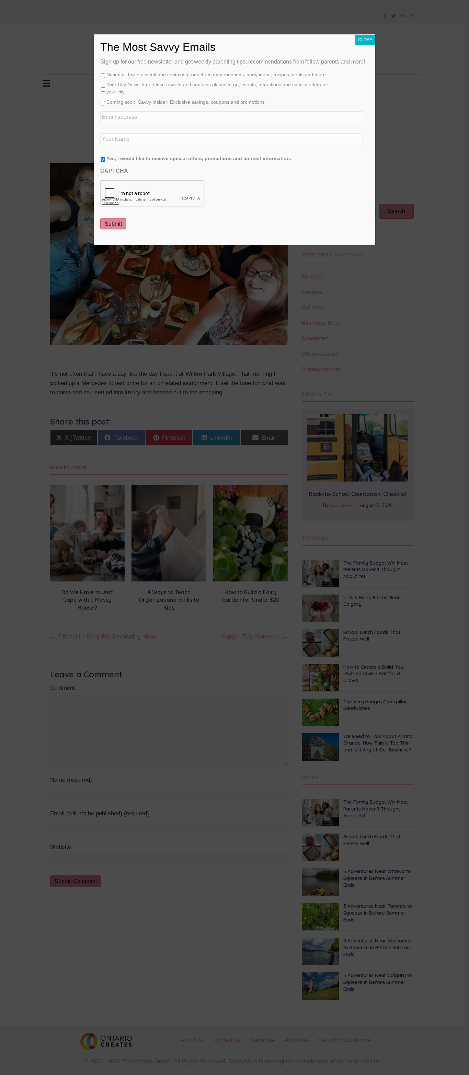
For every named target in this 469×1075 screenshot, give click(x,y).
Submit (113, 224)
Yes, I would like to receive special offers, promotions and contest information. (198, 158)
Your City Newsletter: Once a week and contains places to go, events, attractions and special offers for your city (217, 88)
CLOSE (365, 39)
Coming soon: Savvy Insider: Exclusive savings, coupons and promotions (185, 102)
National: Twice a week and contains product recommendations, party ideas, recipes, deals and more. (216, 74)
